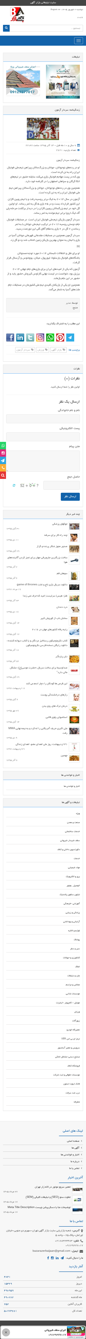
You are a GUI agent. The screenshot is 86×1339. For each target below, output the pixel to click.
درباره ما (75, 1161)
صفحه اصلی (73, 1141)
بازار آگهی (56, 350)
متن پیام (74, 446)
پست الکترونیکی (70, 428)
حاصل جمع (73, 477)
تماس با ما (74, 1168)
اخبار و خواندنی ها (70, 1155)
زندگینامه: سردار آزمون (68, 160)
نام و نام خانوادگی (69, 410)
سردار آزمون (23, 350)
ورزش (41, 350)
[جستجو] (6, 28)
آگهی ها (76, 1148)
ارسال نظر (70, 496)
